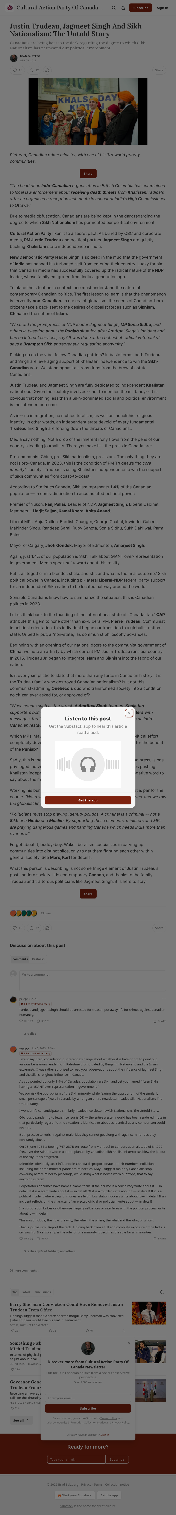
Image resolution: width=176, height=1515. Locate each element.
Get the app (88, 800)
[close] (129, 713)
